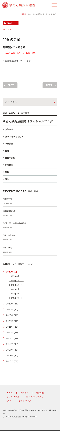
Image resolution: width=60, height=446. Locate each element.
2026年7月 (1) (16, 280)
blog (9, 23)
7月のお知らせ (9, 211)
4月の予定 (7, 247)
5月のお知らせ (9, 235)
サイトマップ (25, 401)
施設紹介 (40, 393)
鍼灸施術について (35, 397)
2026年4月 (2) (16, 289)
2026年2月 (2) (16, 298)
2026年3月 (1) (16, 294)
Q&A (9, 401)
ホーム (10, 393)
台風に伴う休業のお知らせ (15, 223)
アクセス (24, 393)
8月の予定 (7, 199)
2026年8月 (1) (16, 276)
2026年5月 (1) (16, 285)
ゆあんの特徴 (13, 397)
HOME (23, 14)
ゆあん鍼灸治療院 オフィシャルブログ (28, 121)
